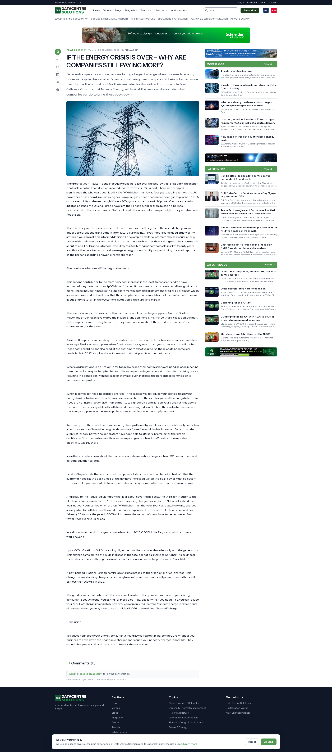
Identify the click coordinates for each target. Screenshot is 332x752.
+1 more (92, 50)
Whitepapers (179, 10)
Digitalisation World (237, 707)
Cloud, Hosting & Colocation (71, 19)
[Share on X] (58, 82)
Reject (252, 741)
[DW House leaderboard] (241, 157)
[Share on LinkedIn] (58, 74)
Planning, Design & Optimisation (209, 19)
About (263, 2)
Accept (268, 741)
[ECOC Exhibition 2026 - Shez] (241, 53)
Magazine (131, 10)
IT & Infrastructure (143, 19)
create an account (91, 673)
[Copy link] (58, 59)
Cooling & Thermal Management (109, 19)
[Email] (58, 67)
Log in (241, 2)
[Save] (58, 52)
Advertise (252, 2)
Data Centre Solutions (238, 703)
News (96, 10)
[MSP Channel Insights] (273, 10)
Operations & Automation (173, 19)
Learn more (190, 743)
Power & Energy (239, 19)
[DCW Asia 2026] (241, 351)
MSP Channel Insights (238, 712)
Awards (159, 10)
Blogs (118, 10)
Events (145, 10)
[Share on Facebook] (58, 90)
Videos (107, 10)
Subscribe (250, 10)
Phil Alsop (131, 50)
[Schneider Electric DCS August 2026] (166, 35)
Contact (273, 2)
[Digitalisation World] (265, 10)
